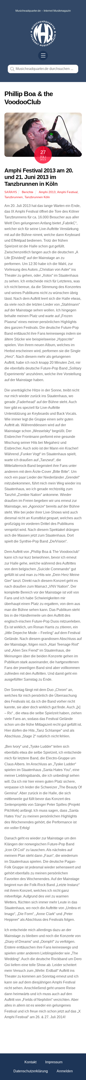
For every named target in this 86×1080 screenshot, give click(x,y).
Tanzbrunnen (13, 197)
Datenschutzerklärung (30, 1071)
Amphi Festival (67, 192)
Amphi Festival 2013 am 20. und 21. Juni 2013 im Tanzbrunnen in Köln (38, 177)
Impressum (53, 1062)
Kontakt (30, 1062)
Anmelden (65, 1071)
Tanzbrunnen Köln (37, 197)
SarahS (10, 192)
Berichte (27, 192)
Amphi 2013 (47, 192)
